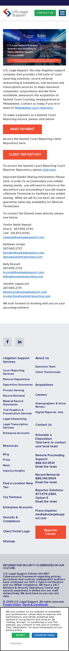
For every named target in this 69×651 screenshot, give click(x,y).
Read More (16, 643)
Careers (41, 394)
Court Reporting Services (13, 372)
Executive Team (45, 366)
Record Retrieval (14, 395)
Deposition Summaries (18, 384)
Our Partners (12, 497)
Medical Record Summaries (13, 403)
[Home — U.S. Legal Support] (15, 16)
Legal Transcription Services (15, 426)
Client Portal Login (16, 531)
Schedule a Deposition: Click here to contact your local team (50, 440)
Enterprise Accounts (16, 433)
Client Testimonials (48, 372)
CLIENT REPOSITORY (25, 154)
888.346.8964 (45, 478)
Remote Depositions (16, 379)
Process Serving (13, 390)
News (6, 465)
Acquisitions (44, 384)
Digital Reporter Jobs (49, 412)
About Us (42, 358)
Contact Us (45, 13)
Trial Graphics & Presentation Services (17, 412)
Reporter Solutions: (49, 490)
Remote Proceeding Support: (49, 457)
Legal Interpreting (15, 418)
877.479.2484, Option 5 (46, 496)
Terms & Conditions (35, 604)
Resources (10, 445)
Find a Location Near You (18, 485)
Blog (6, 454)
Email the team (46, 466)
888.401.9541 (45, 463)
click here (49, 169)
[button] (45, 13)
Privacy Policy (12, 604)
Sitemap (9, 541)
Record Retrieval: (47, 474)
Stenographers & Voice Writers (50, 405)
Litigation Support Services (16, 360)
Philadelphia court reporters (34, 108)
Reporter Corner (51, 532)
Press (6, 459)
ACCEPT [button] (20, 635)
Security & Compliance (11, 519)
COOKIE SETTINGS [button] (44, 635)
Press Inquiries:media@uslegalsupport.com (50, 514)
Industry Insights (14, 470)
